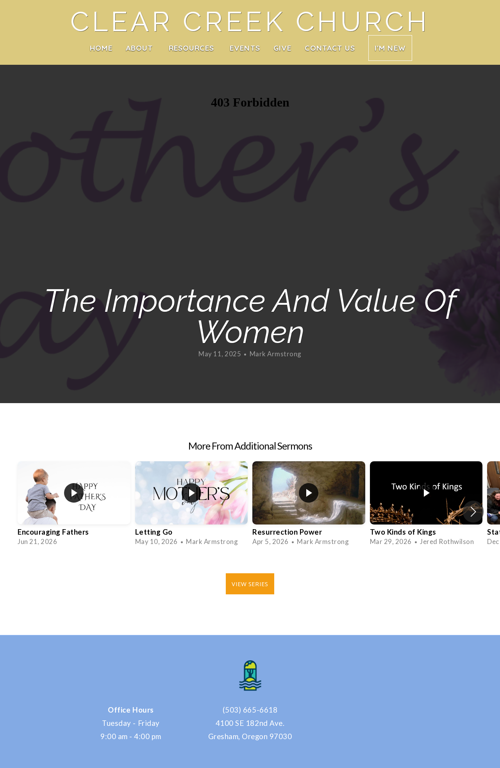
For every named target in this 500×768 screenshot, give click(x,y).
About (140, 48)
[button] (473, 511)
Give (282, 48)
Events (245, 48)
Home (101, 48)
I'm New (390, 48)
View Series (250, 584)
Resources (192, 48)
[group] (74, 506)
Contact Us (330, 48)
